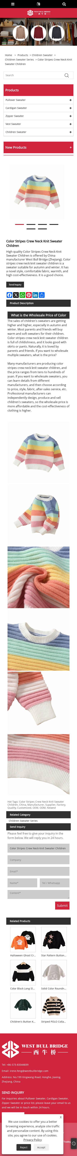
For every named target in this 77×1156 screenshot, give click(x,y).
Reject (23, 1147)
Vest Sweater (13, 124)
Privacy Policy (32, 1140)
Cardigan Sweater (16, 108)
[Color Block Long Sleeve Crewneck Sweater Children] (23, 971)
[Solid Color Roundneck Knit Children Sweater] (54, 971)
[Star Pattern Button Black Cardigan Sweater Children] (54, 938)
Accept (41, 1147)
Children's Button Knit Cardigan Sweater (23, 1021)
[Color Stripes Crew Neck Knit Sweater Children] (36, 192)
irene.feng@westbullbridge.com (29, 1071)
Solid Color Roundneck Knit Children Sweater (54, 988)
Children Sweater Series (19, 59)
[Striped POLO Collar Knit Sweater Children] (54, 1005)
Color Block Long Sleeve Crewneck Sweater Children (23, 988)
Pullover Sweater (16, 100)
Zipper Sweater (15, 116)
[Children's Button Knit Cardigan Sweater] (23, 1005)
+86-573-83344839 (17, 1064)
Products (23, 55)
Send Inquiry (15, 284)
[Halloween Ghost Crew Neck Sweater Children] (23, 938)
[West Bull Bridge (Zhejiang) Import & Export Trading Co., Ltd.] (38, 12)
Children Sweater (42, 55)
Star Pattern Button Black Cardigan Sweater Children (54, 955)
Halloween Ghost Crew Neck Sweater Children (23, 955)
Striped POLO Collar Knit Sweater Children (54, 1021)
